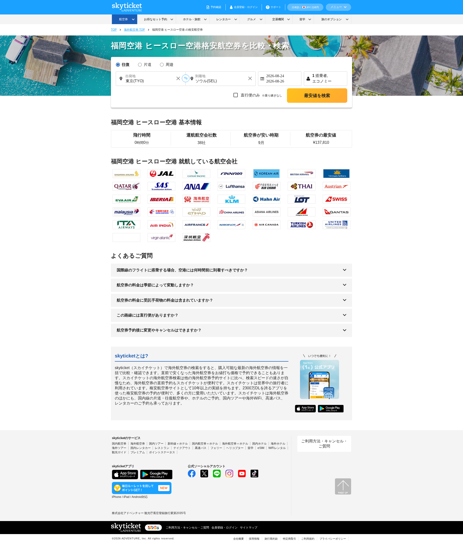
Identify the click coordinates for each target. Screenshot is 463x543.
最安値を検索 (317, 95)
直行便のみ (261, 95)
